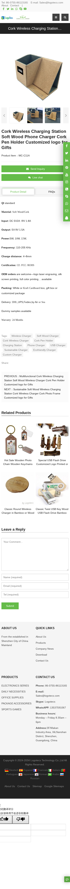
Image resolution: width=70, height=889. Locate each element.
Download (41, 654)
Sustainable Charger (16, 349)
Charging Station (12, 345)
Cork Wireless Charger (16, 340)
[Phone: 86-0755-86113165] (66, 189)
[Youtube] (25, 9)
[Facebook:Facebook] (66, 145)
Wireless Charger (21, 335)
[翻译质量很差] (20, 819)
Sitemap (37, 786)
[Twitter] (8, 9)
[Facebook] (3, 9)
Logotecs (49, 701)
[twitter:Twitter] (66, 152)
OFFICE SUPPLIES (12, 697)
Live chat (37, 177)
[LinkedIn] (12, 9)
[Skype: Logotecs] (66, 196)
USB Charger (58, 345)
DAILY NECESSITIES (13, 691)
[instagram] (66, 174)
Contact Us (42, 660)
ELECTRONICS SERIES (15, 685)
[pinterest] (66, 167)
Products (41, 642)
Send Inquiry (38, 168)
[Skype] (21, 9)
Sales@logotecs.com (51, 2)
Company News (45, 648)
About (4, 5)
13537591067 (57, 707)
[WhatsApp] (16, 9)
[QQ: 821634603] (66, 217)
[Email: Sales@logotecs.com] (66, 210)
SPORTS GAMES (11, 709)
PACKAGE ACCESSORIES (16, 703)
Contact (14, 5)
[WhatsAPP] (66, 203)
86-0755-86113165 (17, 2)
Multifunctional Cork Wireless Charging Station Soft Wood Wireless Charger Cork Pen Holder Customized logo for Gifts (34, 380)
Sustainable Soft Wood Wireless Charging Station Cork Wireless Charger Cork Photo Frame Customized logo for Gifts (32, 393)
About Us (41, 636)
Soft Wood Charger (48, 335)
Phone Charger (36, 345)
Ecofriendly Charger (44, 349)
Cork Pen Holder (43, 340)
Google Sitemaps (54, 786)
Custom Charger (12, 354)
